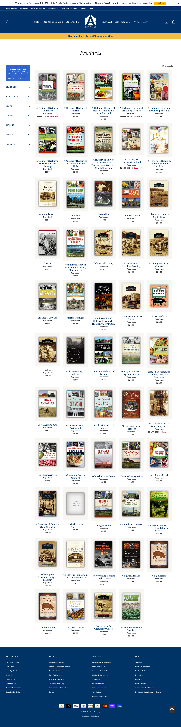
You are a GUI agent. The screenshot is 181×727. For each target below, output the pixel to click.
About (83, 8)
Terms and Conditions (144, 688)
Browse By (72, 22)
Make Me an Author (100, 688)
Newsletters (97, 692)
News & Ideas (11, 8)
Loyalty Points (12, 671)
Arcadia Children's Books (59, 667)
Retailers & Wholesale (101, 662)
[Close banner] (178, 3)
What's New (141, 22)
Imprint (10, 125)
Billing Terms (140, 684)
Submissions (53, 8)
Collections (10, 679)
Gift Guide (10, 667)
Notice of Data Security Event (148, 692)
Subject (10, 116)
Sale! (37, 22)
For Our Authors (142, 671)
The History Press (56, 679)
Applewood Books (56, 662)
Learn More (160, 3)
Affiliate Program (99, 696)
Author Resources (69, 8)
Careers (52, 692)
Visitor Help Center (100, 675)
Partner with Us (38, 8)
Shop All (107, 22)
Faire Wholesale (98, 667)
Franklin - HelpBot (99, 671)
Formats (10, 144)
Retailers (24, 8)
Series (9, 135)
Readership (12, 87)
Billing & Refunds (142, 667)
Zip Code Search (53, 22)
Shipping (139, 662)
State (9, 106)
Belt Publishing (55, 675)
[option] (90, 36)
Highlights (12, 97)
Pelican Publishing (56, 684)
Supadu (98, 716)
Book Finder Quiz (13, 692)
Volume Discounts (13, 688)
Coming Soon (11, 684)
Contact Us (97, 679)
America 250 (123, 22)
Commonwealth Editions (59, 688)
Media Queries (98, 684)
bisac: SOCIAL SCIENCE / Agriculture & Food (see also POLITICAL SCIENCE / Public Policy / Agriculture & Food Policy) (17, 72)
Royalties (139, 675)
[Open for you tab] (172, 709)
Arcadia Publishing (57, 671)
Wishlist (9, 675)
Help (91, 8)
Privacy (138, 679)
